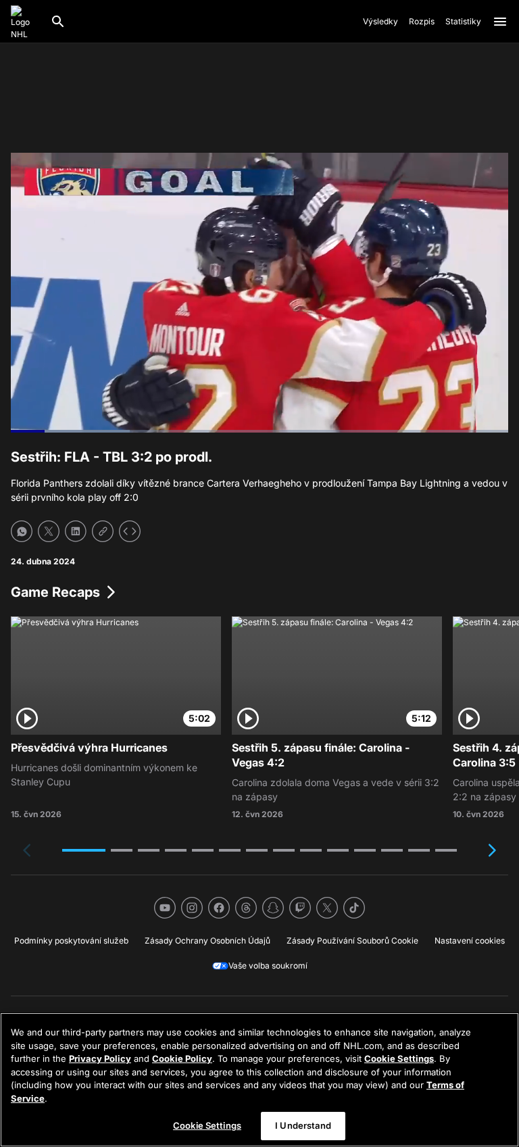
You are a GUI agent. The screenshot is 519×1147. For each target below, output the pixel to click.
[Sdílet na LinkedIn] (75, 531)
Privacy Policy (100, 1058)
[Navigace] (500, 22)
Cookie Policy (182, 1058)
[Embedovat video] (130, 531)
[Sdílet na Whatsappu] (21, 531)
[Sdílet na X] (48, 531)
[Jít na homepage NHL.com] (25, 21)
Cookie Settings (399, 1058)
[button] (83, 850)
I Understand (303, 1125)
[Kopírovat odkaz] (103, 531)
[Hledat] (58, 22)
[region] (259, 1079)
